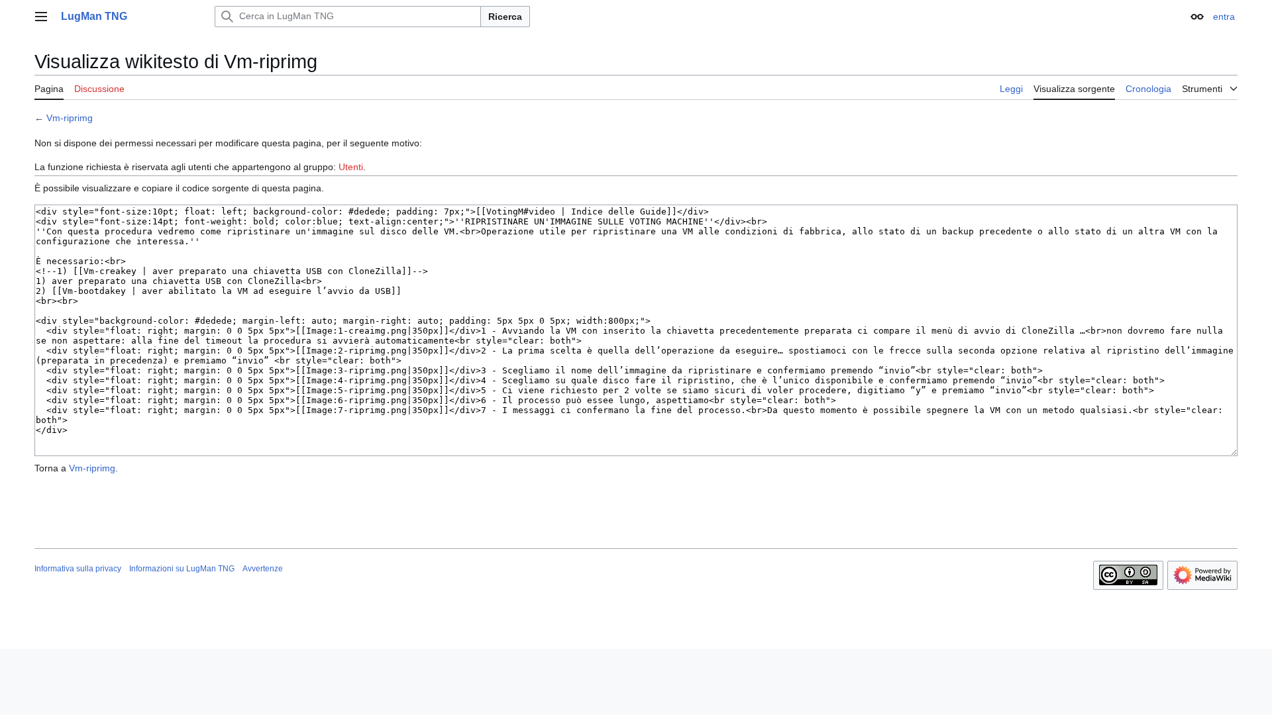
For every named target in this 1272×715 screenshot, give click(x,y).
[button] (41, 16)
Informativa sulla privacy (77, 568)
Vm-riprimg (69, 118)
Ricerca (505, 16)
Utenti (351, 167)
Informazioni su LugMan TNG (182, 568)
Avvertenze (262, 568)
